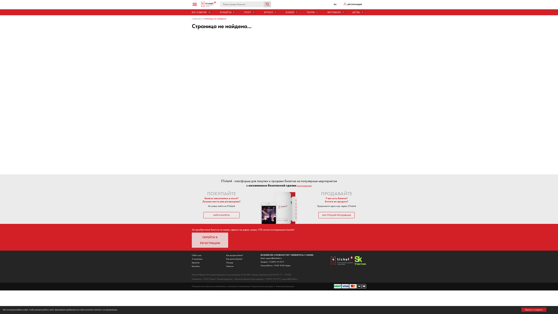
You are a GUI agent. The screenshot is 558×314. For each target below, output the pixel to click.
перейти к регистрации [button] (210, 240)
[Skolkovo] (360, 264)
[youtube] (364, 287)
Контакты (196, 266)
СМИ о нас (197, 255)
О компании (197, 259)
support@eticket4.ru (274, 258)
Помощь (229, 262)
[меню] (195, 4)
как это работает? (304, 186)
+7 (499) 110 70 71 (276, 262)
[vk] (359, 287)
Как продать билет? (234, 255)
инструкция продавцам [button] (336, 215)
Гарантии (196, 262)
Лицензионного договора (262, 286)
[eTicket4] (208, 6)
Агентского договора (285, 286)
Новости (230, 266)
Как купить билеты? (234, 259)
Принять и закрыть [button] (534, 309)
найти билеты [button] (221, 215)
